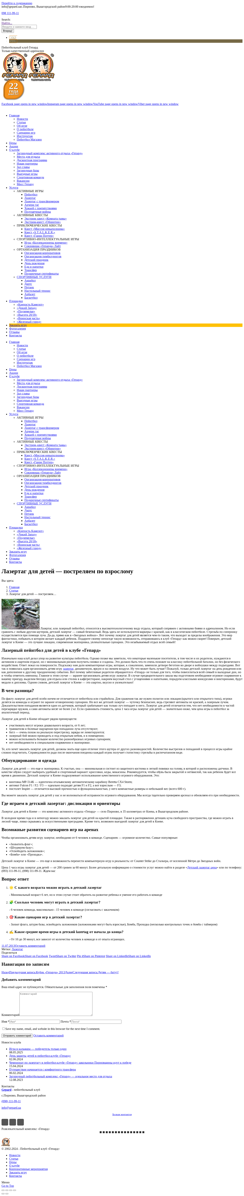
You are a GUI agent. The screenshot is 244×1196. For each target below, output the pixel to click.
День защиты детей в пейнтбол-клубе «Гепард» (40, 1055)
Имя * (5, 1021)
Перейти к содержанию (17, 3)
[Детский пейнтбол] (125, 1132)
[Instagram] (12, 1122)
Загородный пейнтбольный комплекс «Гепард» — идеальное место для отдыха (60, 1076)
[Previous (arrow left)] (3, 1193)
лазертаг (68, 668)
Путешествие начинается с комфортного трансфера (42, 1069)
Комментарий (10, 1014)
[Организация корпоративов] (113, 1132)
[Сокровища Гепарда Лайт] (104, 1132)
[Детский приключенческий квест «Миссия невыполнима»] (110, 1132)
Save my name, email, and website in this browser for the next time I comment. (52, 1028)
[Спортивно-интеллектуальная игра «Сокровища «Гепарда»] (134, 1132)
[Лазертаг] (119, 1132)
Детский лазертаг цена (202, 867)
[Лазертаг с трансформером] (101, 1132)
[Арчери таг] (122, 1132)
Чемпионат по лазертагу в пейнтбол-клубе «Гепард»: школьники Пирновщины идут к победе (70, 1062)
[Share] (6, 1190)
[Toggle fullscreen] (10, 1190)
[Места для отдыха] (131, 1132)
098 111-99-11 (10, 13)
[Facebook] (5, 1122)
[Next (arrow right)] (6, 1193)
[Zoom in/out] (14, 1190)
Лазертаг (17, 949)
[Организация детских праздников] (116, 1132)
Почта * (66, 1021)
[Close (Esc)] (3, 1190)
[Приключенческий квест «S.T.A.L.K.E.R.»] (107, 1132)
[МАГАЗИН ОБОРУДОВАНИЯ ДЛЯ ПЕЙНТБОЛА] (143, 1132)
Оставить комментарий (30, 945)
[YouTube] (20, 1122)
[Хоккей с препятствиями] (137, 1132)
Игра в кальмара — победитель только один (38, 1048)
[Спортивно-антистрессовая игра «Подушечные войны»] (128, 1132)
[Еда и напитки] (140, 1132)
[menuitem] (14, 115)
